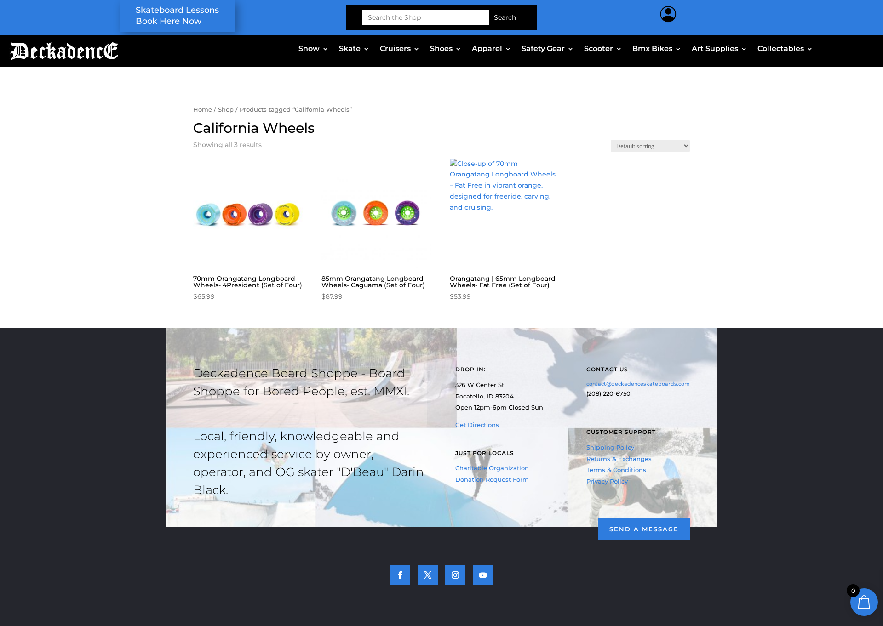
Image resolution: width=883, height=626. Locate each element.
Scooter (598, 49)
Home (202, 109)
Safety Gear (543, 49)
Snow (309, 49)
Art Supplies (715, 49)
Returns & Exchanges (619, 458)
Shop (226, 109)
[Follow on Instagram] (455, 575)
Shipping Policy (610, 447)
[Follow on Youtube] (483, 575)
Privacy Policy (607, 481)
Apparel (487, 49)
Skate (350, 49)
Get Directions (477, 424)
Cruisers (395, 49)
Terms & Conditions (616, 469)
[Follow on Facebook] (400, 575)
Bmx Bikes (652, 49)
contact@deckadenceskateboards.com (638, 384)
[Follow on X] (428, 575)
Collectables (780, 49)
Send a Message (644, 529)
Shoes (441, 49)
